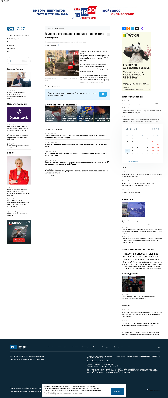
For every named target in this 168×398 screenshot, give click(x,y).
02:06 (127, 100)
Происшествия (59, 28)
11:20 (127, 294)
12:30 (12, 187)
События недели (13, 39)
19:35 (127, 107)
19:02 (127, 180)
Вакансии (75, 347)
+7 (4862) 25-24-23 (108, 364)
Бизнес (10, 153)
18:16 (127, 189)
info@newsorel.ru (113, 366)
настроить (56, 394)
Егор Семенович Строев (152, 264)
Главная (49, 28)
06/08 (9, 210)
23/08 (123, 107)
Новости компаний (17, 104)
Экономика (11, 48)
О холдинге (106, 347)
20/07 (123, 329)
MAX (42, 359)
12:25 (12, 134)
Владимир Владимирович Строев (134, 266)
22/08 (9, 90)
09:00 (13, 90)
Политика (10, 45)
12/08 (8, 198)
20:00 (13, 210)
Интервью (127, 305)
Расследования (130, 273)
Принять (117, 391)
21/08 (8, 124)
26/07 (123, 237)
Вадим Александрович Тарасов (154, 268)
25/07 (123, 320)
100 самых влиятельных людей (18, 35)
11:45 (12, 143)
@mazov (35, 359)
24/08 (124, 100)
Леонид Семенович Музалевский (140, 259)
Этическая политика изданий (58, 347)
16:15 (127, 116)
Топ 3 (125, 167)
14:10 (12, 124)
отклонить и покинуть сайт (72, 394)
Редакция (85, 347)
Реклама (96, 347)
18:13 (12, 198)
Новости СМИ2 (50, 176)
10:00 (127, 220)
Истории (10, 42)
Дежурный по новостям (122, 347)
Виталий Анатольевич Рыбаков (140, 256)
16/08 (123, 227)
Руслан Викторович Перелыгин (137, 268)
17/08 (123, 309)
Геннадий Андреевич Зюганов (138, 262)
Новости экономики (132, 96)
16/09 (123, 294)
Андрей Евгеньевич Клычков (140, 253)
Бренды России (15, 69)
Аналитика (127, 199)
